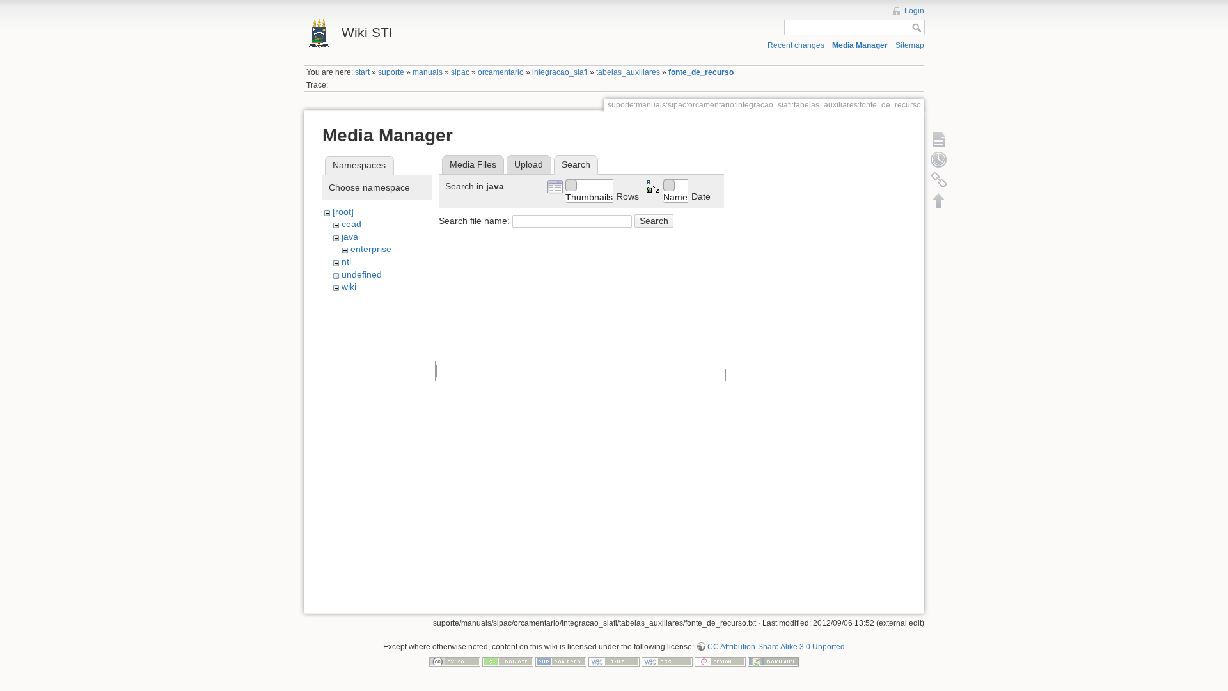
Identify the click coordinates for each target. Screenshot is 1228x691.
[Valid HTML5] (614, 661)
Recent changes (795, 45)
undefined (362, 274)
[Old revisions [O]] (939, 159)
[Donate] (507, 661)
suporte (391, 72)
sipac (460, 72)
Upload (528, 164)
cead (351, 224)
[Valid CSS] (667, 661)
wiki (349, 287)
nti (346, 262)
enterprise (370, 249)
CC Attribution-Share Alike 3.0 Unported (776, 646)
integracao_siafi (560, 72)
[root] (343, 212)
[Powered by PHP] (560, 661)
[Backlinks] (939, 180)
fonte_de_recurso (701, 72)
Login (914, 10)
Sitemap (909, 45)
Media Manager (860, 45)
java (350, 237)
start (362, 72)
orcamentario (501, 72)
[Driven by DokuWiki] (773, 661)
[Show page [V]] (939, 139)
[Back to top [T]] (939, 200)
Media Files (473, 164)
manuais (428, 72)
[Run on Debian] (720, 661)
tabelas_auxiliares (628, 72)
